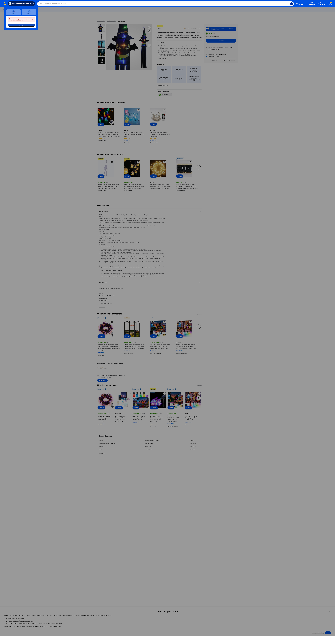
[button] (311, 3)
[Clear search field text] (287, 3)
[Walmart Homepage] (4, 3)
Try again (21, 25)
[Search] (291, 3)
